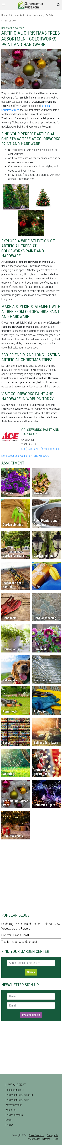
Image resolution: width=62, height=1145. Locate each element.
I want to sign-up (31, 1015)
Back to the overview (12, 28)
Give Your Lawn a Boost (15, 935)
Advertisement (14, 1105)
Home (4, 15)
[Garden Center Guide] (31, 4)
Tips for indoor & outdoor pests (19, 941)
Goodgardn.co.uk (15, 1090)
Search (31, 972)
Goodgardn (52, 1135)
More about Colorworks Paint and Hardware (25, 455)
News (9, 1120)
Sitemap (46, 1139)
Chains (9, 1125)
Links (55, 1139)
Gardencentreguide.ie (17, 1100)
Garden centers (14, 1115)
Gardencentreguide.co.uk (19, 1095)
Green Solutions (36, 1135)
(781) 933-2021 (29, 448)
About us (11, 1110)
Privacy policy (33, 1139)
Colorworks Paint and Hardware (26, 15)
